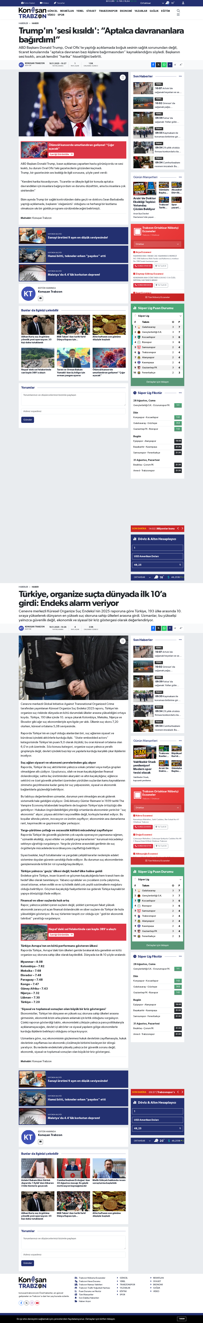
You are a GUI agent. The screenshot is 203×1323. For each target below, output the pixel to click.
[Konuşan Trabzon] (28, 293)
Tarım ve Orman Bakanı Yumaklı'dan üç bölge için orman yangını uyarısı (71, 372)
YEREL (80, 11)
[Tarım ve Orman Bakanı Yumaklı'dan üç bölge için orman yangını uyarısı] (73, 357)
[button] (178, 529)
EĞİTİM (165, 11)
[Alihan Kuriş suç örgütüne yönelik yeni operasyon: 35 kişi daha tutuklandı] (37, 324)
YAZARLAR (140, 11)
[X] (26, 1302)
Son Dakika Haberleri (89, 1298)
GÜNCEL (52, 11)
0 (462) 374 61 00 (144, 266)
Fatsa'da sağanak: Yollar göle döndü (166, 120)
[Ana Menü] (178, 15)
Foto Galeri (29, 3)
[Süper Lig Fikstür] (180, 393)
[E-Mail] (40, 298)
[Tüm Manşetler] (180, 177)
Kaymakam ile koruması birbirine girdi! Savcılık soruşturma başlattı (168, 135)
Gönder (27, 420)
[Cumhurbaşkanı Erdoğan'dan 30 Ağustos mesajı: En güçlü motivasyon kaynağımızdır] (73, 1168)
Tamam (182, 1319)
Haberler (23, 23)
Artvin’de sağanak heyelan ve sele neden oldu (168, 90)
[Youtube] (37, 1302)
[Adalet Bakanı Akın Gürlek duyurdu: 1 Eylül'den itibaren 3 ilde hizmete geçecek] (37, 1168)
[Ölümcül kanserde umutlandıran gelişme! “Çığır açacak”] (109, 357)
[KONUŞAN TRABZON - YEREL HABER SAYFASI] (32, 12)
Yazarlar (61, 3)
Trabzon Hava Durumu (89, 1281)
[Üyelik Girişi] (182, 3)
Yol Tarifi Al (162, 266)
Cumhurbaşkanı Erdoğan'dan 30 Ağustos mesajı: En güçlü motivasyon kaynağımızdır (73, 1183)
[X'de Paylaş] (158, 64)
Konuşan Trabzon (50, 291)
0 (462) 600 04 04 (144, 285)
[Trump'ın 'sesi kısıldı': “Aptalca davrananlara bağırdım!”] (73, 104)
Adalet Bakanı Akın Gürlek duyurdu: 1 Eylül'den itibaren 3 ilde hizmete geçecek (37, 1183)
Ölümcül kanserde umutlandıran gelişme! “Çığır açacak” (109, 372)
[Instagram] (31, 1302)
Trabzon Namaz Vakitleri (90, 1285)
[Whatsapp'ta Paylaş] (164, 64)
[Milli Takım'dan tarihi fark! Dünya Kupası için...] (73, 324)
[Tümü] (180, 76)
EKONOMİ (126, 11)
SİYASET (91, 11)
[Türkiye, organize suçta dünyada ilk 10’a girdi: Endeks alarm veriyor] (73, 668)
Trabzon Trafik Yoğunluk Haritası (94, 1288)
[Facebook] (21, 1302)
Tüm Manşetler (86, 1294)
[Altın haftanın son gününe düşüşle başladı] (109, 324)
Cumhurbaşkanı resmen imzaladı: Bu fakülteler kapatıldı (167, 164)
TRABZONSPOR (108, 11)
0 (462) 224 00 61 (144, 827)
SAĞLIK (154, 11)
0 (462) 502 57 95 (144, 846)
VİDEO (51, 15)
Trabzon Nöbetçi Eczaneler (92, 1278)
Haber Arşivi (85, 1301)
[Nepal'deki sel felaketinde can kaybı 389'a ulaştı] (37, 357)
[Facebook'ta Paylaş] (153, 64)
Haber (35, 23)
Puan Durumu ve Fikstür (90, 1291)
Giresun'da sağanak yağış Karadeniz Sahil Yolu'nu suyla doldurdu (167, 105)
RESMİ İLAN (67, 11)
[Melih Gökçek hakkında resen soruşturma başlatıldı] (109, 1168)
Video (46, 3)
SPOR (61, 15)
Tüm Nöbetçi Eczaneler (159, 297)
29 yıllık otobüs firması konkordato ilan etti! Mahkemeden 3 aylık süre (167, 150)
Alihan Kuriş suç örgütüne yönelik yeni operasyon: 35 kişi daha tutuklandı (36, 340)
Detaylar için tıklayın (158, 382)
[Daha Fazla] (169, 64)
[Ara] (178, 11)
